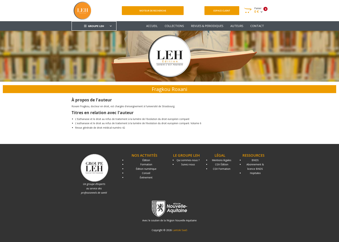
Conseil (146, 173)
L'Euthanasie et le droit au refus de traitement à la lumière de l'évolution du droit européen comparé (132, 119)
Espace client (221, 10)
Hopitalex (255, 173)
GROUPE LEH (96, 26)
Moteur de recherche (152, 10)
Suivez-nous (188, 164)
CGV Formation (221, 168)
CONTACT (257, 26)
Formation (146, 164)
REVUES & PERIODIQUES (207, 26)
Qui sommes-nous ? (188, 160)
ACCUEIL (152, 26)
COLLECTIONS (174, 26)
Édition (146, 160)
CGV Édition (221, 164)
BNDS (255, 160)
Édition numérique (146, 168)
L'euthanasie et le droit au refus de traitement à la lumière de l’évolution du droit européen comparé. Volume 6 (138, 123)
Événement (146, 177)
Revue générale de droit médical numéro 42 (100, 127)
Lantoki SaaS (180, 230)
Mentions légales (221, 160)
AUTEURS (236, 26)
